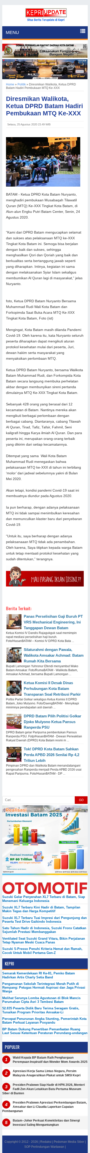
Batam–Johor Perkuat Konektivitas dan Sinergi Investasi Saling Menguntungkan (46, 1123)
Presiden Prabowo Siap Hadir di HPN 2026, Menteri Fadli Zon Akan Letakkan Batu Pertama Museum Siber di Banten (43, 1089)
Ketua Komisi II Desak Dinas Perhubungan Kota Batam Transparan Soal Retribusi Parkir (52, 688)
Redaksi (46, 1142)
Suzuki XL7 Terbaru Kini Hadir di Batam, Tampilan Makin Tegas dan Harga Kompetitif (41, 909)
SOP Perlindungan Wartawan (44, 1147)
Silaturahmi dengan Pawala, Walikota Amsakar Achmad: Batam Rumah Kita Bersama (54, 655)
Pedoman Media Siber (69, 1142)
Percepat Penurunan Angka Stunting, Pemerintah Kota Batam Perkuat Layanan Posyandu (44, 1020)
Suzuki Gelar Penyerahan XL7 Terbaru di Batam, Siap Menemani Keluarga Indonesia (43, 898)
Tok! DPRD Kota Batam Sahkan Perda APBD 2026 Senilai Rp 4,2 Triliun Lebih (51, 755)
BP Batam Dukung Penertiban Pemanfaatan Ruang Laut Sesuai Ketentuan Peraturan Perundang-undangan (45, 1031)
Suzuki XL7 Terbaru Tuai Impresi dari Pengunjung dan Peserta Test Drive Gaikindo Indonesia (44, 919)
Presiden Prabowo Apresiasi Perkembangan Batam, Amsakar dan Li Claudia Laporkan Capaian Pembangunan (44, 1107)
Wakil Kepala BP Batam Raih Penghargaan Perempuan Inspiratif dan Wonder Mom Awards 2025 (50, 1060)
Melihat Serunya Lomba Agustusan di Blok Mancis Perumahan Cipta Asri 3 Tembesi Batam (41, 1000)
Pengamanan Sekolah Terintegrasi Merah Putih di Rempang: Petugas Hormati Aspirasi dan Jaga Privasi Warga (43, 987)
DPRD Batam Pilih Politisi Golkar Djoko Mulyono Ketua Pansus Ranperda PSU (52, 722)
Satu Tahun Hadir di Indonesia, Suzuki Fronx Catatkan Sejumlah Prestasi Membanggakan (44, 930)
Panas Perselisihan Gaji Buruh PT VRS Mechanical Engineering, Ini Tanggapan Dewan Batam (53, 622)
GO (81, 800)
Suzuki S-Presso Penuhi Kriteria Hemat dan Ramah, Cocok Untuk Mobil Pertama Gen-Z (42, 950)
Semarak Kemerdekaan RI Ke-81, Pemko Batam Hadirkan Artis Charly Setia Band (38, 975)
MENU (12, 32)
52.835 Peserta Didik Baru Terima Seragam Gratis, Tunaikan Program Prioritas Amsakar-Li (40, 1010)
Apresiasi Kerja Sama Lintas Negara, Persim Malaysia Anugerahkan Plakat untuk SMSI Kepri (46, 1073)
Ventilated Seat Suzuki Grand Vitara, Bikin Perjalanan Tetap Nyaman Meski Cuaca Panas (43, 940)
